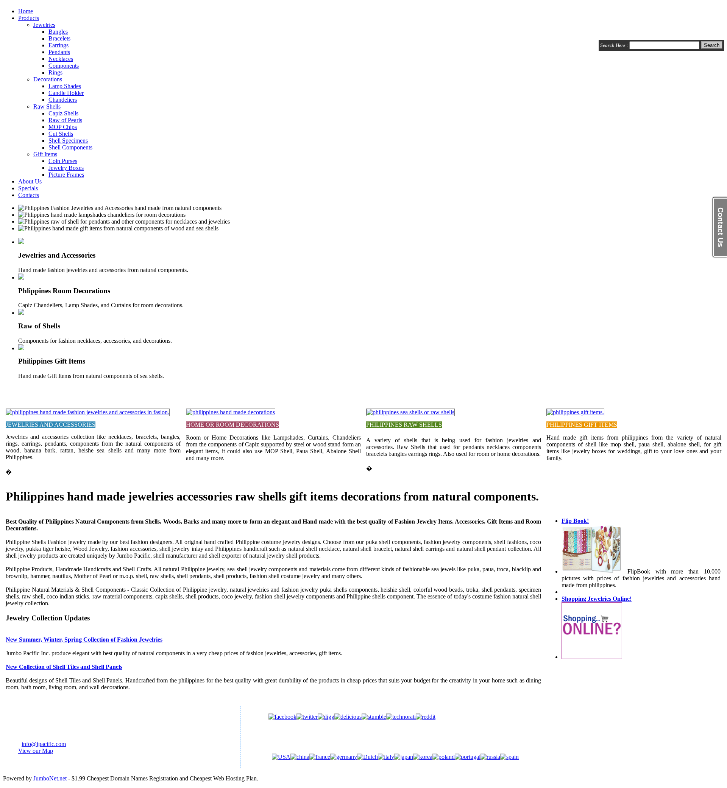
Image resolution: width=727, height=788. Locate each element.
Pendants (59, 52)
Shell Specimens (68, 140)
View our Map (35, 751)
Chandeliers (62, 99)
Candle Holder (66, 93)
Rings (55, 72)
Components (63, 65)
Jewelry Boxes (66, 168)
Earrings (58, 45)
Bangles (58, 31)
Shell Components (70, 147)
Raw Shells (47, 106)
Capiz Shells (63, 113)
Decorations (47, 79)
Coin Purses (62, 161)
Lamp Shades (64, 86)
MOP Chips (62, 127)
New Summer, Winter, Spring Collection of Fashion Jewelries (84, 639)
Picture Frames (66, 174)
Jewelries (44, 25)
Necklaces (60, 59)
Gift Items (45, 154)
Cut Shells (60, 134)
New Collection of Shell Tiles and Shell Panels (64, 667)
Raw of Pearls (65, 120)
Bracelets (59, 38)
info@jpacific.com (44, 744)
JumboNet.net (50, 778)
